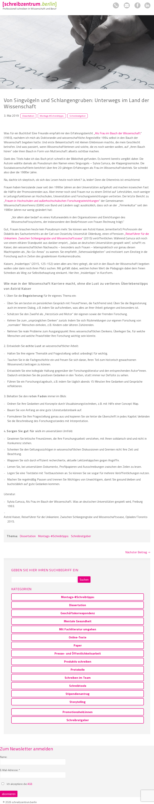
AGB (29, 784)
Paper (78, 645)
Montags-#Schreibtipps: (52, 116)
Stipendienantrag (78, 693)
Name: (3, 757)
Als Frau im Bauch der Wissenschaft (118, 133)
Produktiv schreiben (77, 661)
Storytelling (77, 702)
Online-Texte (77, 637)
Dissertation (28, 116)
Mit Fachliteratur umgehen (77, 629)
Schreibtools (77, 685)
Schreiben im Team (78, 677)
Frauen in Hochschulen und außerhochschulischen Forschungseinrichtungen (52, 200)
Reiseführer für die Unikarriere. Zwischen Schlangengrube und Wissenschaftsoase (76, 235)
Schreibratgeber (77, 116)
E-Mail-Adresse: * (10, 770)
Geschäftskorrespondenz (77, 613)
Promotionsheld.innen (78, 712)
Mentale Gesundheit (77, 621)
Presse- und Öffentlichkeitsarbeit (77, 653)
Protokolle (78, 669)
